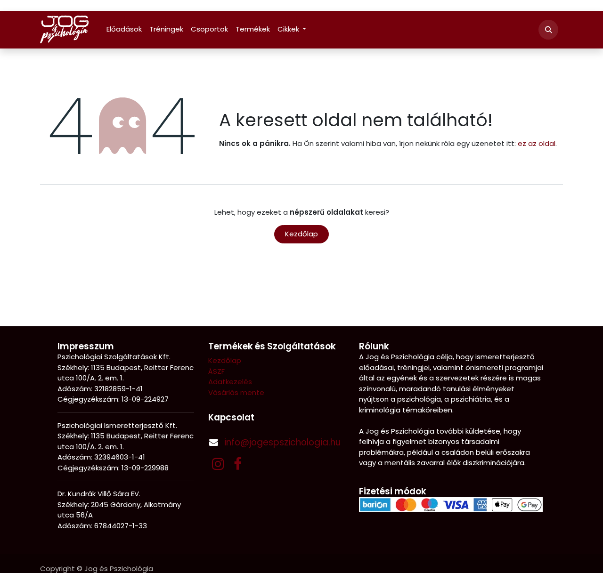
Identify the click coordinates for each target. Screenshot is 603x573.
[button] (548, 30)
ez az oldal (536, 143)
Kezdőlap (301, 234)
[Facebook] (237, 463)
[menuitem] (124, 29)
